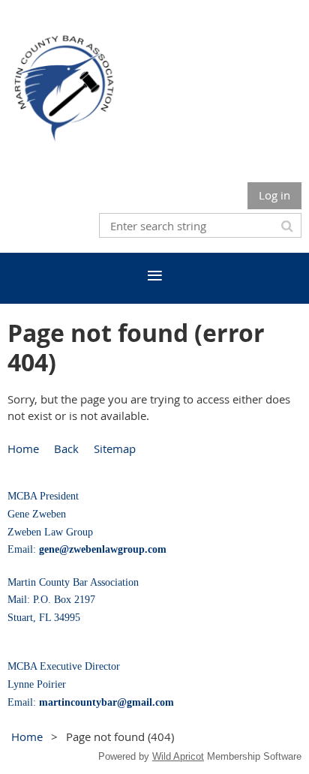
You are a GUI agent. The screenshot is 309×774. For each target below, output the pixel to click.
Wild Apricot (178, 756)
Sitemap (115, 448)
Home (23, 448)
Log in (274, 195)
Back (66, 448)
